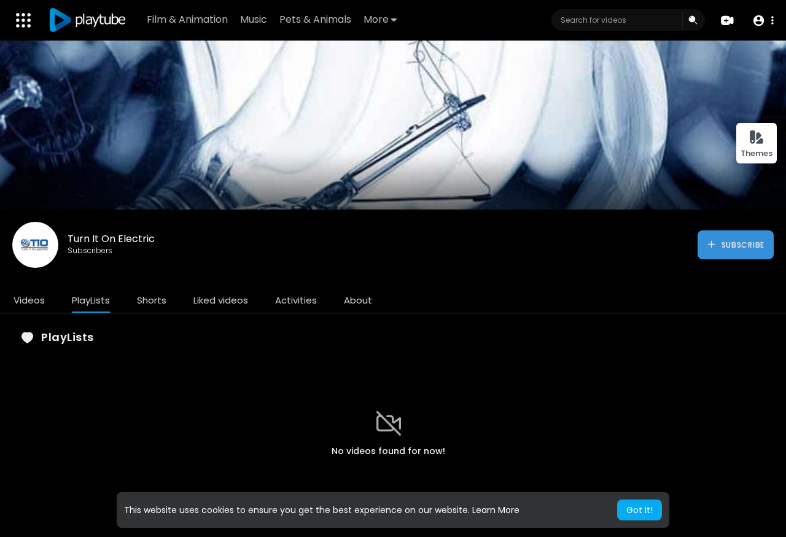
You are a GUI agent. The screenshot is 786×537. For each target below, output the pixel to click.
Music (253, 19)
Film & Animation (187, 19)
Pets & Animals (315, 19)
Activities (296, 300)
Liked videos (220, 300)
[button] (763, 20)
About (358, 300)
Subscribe (742, 245)
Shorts (151, 300)
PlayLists (91, 300)
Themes (756, 153)
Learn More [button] (495, 510)
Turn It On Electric (111, 239)
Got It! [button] (639, 510)
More (376, 19)
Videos (29, 300)
